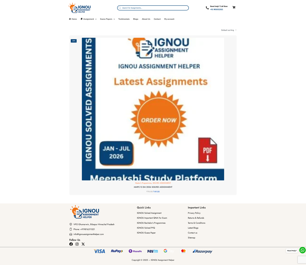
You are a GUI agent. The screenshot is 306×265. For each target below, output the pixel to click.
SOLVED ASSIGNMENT (162, 183)
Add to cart (153, 180)
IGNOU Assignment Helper (162, 260)
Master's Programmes (143, 183)
